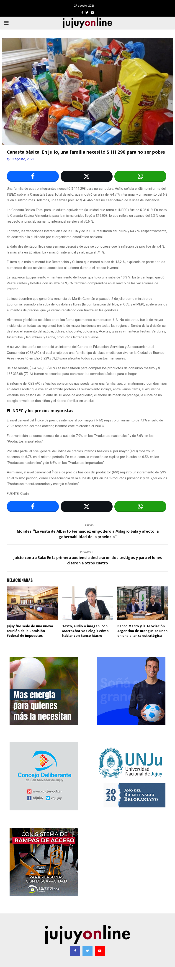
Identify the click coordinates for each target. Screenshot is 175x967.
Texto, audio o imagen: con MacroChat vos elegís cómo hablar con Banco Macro (85, 631)
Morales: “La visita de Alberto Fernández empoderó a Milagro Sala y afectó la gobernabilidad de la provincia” (88, 534)
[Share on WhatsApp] (140, 176)
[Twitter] (87, 951)
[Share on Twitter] (87, 176)
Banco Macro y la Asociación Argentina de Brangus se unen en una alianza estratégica (142, 631)
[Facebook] (75, 951)
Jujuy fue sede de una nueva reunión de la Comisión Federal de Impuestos (30, 631)
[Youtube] (100, 951)
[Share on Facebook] (33, 176)
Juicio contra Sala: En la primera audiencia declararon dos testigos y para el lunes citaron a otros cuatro (87, 560)
